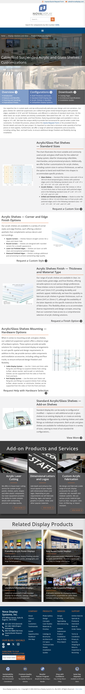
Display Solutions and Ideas (18, 36)
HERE (57, 25)
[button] (42, 30)
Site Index (79, 689)
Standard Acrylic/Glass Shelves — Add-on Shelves (59, 402)
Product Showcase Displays (41, 36)
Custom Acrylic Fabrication (71, 477)
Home (3, 36)
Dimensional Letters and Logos (42, 477)
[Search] (53, 19)
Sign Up (20, 657)
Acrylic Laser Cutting (13, 477)
